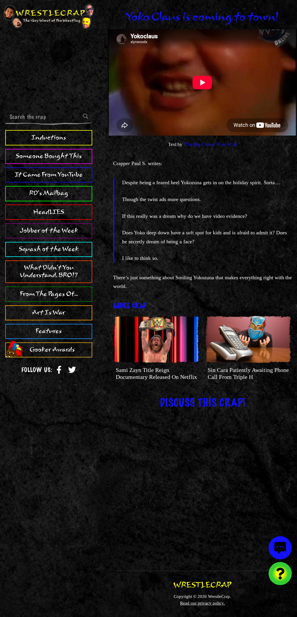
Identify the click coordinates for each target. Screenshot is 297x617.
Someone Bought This (49, 156)
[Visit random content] (280, 573)
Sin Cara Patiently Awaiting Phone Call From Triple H (248, 373)
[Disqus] (202, 485)
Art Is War (48, 312)
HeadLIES (48, 212)
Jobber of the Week (49, 230)
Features (49, 331)
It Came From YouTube (49, 174)
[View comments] (280, 547)
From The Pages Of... (49, 294)
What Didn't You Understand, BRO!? (49, 271)
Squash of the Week (49, 249)
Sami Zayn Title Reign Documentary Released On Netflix (156, 373)
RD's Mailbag (48, 193)
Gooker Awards (52, 349)
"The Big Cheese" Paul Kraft (210, 144)
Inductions (48, 137)
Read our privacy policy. (202, 602)
